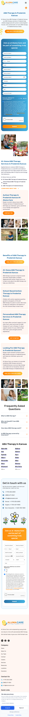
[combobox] (5, 61)
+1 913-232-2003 (10, 492)
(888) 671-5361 (10, 495)
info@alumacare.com (11, 498)
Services (3, 662)
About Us (3, 651)
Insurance (3, 671)
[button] (26, 3)
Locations (3, 668)
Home (2, 648)
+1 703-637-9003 (15, 505)
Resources (4, 665)
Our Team (3, 654)
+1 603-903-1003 (20, 508)
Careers (3, 659)
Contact (3, 657)
